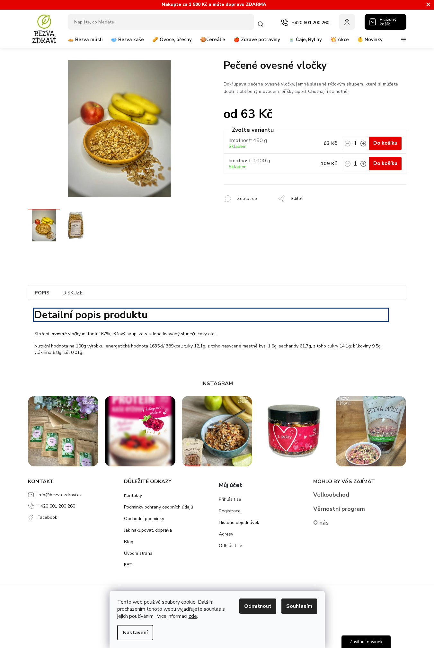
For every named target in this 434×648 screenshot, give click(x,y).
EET (128, 565)
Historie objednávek (239, 522)
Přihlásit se (230, 499)
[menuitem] (85, 42)
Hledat (262, 24)
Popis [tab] (42, 293)
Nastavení (135, 632)
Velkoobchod (331, 495)
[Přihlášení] (347, 22)
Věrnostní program (339, 509)
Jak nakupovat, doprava (148, 530)
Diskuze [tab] (72, 293)
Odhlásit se (230, 546)
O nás (321, 522)
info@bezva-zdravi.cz (60, 495)
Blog (128, 542)
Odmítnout (257, 606)
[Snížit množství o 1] (347, 145)
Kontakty (133, 495)
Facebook (47, 517)
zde (193, 616)
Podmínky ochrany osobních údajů (158, 507)
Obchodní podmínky (144, 519)
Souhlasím (299, 606)
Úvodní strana (138, 553)
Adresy (226, 534)
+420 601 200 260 (56, 506)
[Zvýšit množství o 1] (363, 145)
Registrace (230, 511)
